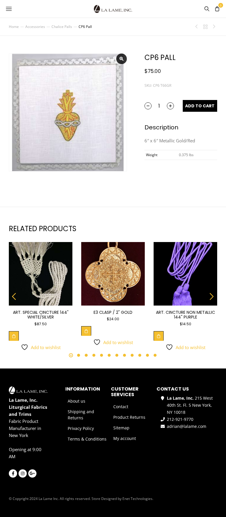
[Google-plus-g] (32, 473)
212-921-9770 (180, 419)
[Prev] (198, 27)
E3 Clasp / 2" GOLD (113, 312)
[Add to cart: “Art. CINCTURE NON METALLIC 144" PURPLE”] (159, 336)
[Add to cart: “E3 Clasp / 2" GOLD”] (86, 331)
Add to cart (200, 106)
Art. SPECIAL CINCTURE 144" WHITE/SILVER (41, 314)
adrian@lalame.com (186, 426)
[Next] (212, 27)
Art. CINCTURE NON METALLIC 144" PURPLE (185, 314)
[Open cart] (217, 9)
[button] (14, 296)
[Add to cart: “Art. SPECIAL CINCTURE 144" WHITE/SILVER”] (14, 336)
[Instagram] (23, 473)
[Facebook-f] (13, 473)
